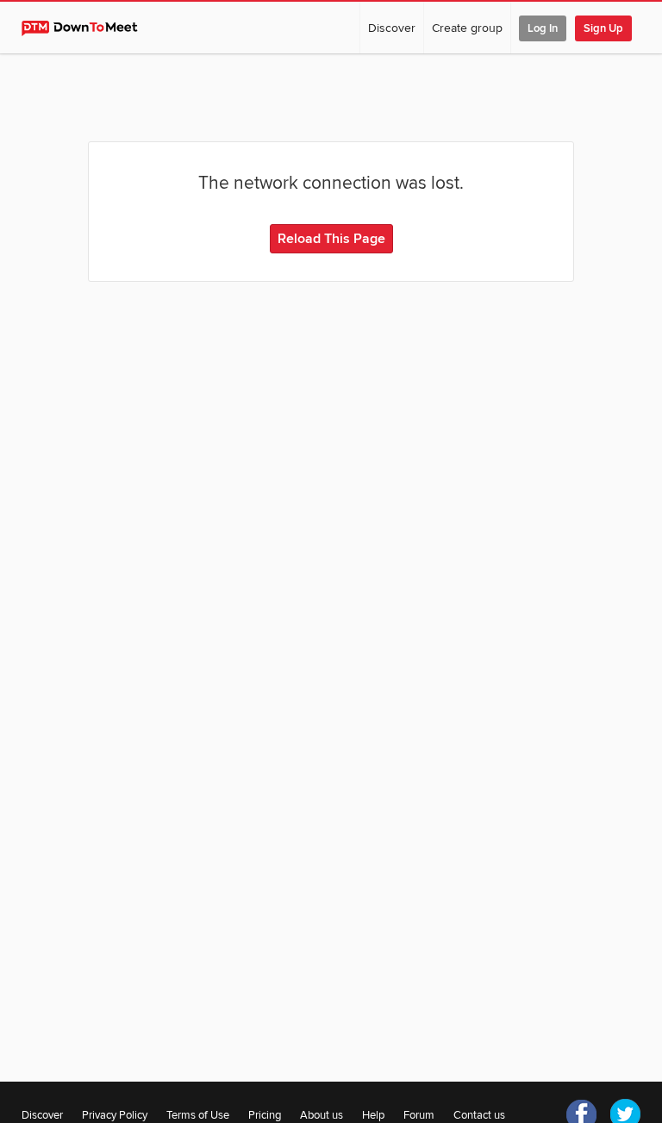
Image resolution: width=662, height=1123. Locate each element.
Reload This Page (331, 238)
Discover (391, 28)
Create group (467, 28)
